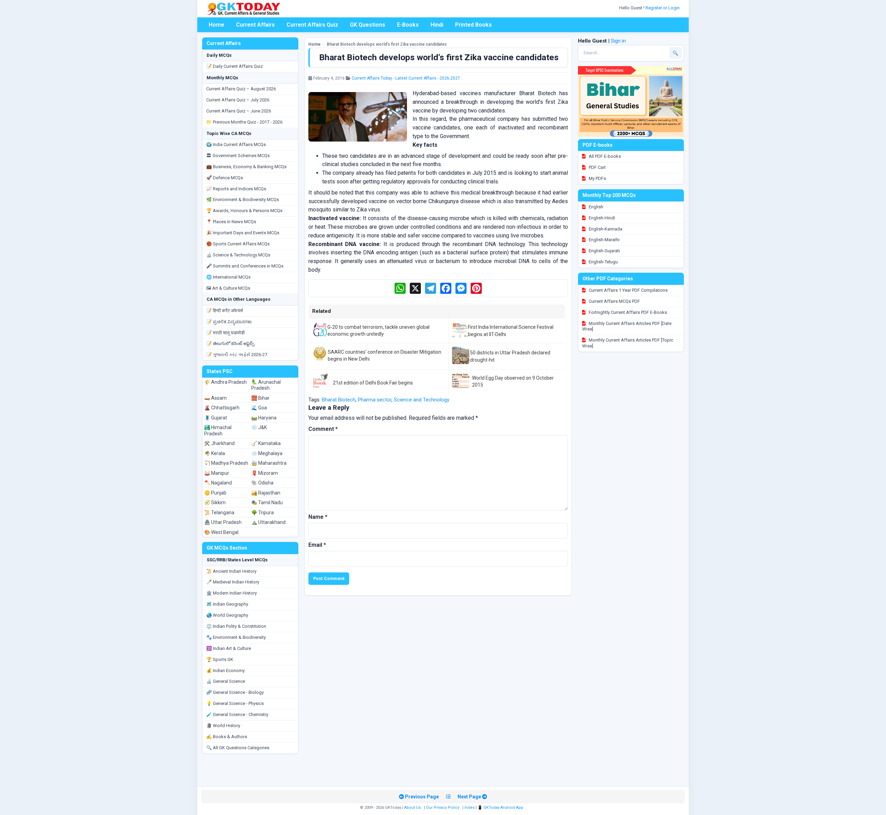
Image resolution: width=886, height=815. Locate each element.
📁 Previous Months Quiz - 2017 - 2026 (244, 122)
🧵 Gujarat (215, 417)
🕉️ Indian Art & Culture (228, 648)
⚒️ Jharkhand (219, 443)
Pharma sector (374, 400)
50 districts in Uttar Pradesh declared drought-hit (510, 356)
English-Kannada (605, 229)
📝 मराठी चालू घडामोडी (225, 332)
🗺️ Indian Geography (227, 604)
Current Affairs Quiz (312, 24)
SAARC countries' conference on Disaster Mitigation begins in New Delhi (384, 355)
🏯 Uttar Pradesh (223, 522)
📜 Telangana (219, 512)
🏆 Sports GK (219, 659)
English (595, 206)
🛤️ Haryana (264, 417)
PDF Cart (597, 167)
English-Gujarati (604, 250)
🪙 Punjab (215, 493)
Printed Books (473, 24)
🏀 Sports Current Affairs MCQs (238, 243)
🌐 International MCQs (228, 277)
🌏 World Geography (227, 615)
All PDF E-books (604, 156)
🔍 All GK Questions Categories (237, 747)
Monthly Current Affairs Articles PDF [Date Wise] (626, 326)
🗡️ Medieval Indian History (232, 582)
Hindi (437, 24)
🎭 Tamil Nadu (267, 502)
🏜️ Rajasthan (265, 493)
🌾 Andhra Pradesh (225, 382)
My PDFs (597, 178)
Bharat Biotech (338, 400)
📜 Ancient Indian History (231, 571)
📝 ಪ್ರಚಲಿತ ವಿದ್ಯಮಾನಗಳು (229, 321)
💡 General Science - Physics (235, 703)
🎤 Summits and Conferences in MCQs (244, 266)
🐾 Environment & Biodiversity (236, 637)
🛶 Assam (215, 398)
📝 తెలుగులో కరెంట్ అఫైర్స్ (230, 343)
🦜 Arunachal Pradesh (266, 385)
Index (469, 807)
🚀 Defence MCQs (224, 177)
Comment (323, 429)
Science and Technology (421, 400)
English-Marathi (604, 239)
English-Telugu (603, 261)
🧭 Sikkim (215, 502)
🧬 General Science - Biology (235, 692)
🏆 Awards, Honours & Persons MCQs (244, 210)
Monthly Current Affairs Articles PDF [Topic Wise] (627, 342)
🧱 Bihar (260, 398)
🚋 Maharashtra (269, 463)
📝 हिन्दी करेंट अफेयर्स (224, 310)
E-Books (408, 24)
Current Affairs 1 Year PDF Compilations (628, 290)
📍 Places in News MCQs (231, 221)
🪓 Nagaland (218, 483)
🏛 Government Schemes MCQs (238, 155)
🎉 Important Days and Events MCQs (242, 232)
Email (317, 545)
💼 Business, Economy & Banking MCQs (246, 166)
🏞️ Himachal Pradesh (218, 430)
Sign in (618, 41)
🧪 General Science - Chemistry (237, 714)
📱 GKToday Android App (501, 807)
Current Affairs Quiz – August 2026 (241, 88)
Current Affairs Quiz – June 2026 (238, 111)
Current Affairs (255, 24)
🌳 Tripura (262, 512)
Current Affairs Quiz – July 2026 (237, 99)
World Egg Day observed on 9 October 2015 (513, 381)
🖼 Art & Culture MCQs (228, 288)
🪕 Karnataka (266, 443)
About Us (412, 807)
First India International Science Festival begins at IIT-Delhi (510, 330)
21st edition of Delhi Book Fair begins (373, 383)
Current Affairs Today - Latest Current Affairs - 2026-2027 (406, 78)
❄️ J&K (259, 427)
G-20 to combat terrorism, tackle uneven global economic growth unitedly (378, 330)
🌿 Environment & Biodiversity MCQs (242, 199)
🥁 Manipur (216, 473)
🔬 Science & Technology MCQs (238, 254)
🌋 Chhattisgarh (221, 407)
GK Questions (367, 24)
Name (317, 517)
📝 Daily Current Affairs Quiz (234, 66)
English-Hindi (601, 217)
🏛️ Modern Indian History (231, 593)
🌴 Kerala (214, 453)
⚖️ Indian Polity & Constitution (236, 626)
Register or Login (663, 7)
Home (216, 24)
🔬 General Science (225, 681)
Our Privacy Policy (442, 807)
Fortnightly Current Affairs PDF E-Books (627, 312)
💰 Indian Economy (225, 670)
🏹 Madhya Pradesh (226, 463)
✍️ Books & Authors (226, 736)
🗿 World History (223, 725)
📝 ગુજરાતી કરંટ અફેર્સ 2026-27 (236, 354)
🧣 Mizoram (264, 473)
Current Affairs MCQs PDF (614, 301)
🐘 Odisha (262, 483)
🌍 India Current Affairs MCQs (236, 144)
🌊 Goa (259, 407)
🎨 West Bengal (221, 532)
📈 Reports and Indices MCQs (236, 188)
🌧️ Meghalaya (266, 453)
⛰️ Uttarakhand (268, 522)
